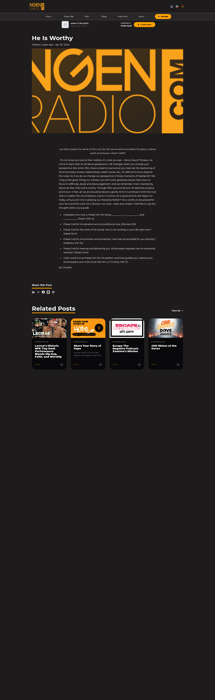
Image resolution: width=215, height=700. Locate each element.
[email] (53, 292)
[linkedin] (33, 292)
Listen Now (146, 24)
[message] (48, 292)
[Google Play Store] (177, 6)
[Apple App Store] (172, 6)
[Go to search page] (182, 6)
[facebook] (43, 292)
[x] (38, 292)
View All (176, 311)
